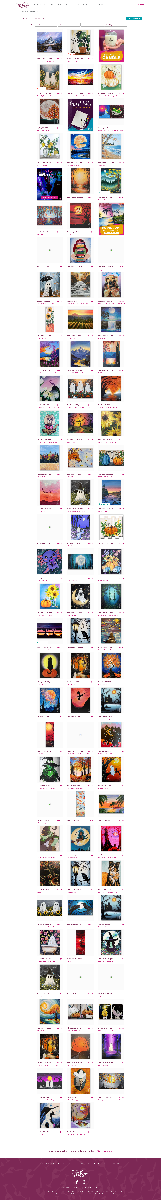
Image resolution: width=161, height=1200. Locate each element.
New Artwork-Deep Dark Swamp (108, 719)
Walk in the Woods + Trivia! (75, 788)
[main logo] (22, 2)
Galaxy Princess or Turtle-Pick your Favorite (111, 130)
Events (52, 5)
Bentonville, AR (39, 7)
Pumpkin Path (102, 684)
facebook (77, 1182)
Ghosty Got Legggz (73, 1100)
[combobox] (46, 25)
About (96, 1164)
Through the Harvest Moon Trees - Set (109, 1100)
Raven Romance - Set (74, 926)
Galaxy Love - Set (72, 996)
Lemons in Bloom (42, 165)
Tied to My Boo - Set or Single (46, 926)
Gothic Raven (71, 649)
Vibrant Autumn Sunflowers (45, 615)
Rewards (140, 5)
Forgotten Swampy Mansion (106, 926)
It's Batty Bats (41, 511)
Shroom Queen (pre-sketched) (46, 857)
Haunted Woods (103, 1065)
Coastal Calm (102, 165)
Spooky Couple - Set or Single (46, 1100)
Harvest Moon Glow (73, 165)
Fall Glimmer (40, 1030)
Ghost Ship (70, 961)
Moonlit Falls (102, 338)
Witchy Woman (72, 857)
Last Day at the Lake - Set (106, 373)
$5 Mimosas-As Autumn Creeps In (108, 407)
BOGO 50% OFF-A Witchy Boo (76, 511)
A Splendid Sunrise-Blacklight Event (47, 269)
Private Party (76, 1164)
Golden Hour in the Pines (105, 511)
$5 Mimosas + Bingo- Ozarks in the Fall (78, 303)
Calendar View (134, 18)
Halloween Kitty (41, 684)
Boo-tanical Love (72, 61)
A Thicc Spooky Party (43, 823)
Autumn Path (71, 442)
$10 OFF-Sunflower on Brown (107, 442)
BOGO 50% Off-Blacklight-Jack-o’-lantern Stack (110, 269)
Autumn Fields (41, 476)
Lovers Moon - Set (72, 580)
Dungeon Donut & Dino (105, 753)
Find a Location (49, 1164)
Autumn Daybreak (72, 199)
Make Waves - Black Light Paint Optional (79, 96)
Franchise (101, 5)
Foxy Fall (70, 476)
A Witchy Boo (41, 996)
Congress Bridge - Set (43, 649)
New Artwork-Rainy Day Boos (45, 303)
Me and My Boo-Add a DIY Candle (47, 96)
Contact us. (105, 1151)
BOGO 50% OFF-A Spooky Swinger (108, 615)
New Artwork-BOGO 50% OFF (107, 857)
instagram (84, 1182)
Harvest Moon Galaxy (43, 719)
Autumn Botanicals (73, 823)
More (88, 5)
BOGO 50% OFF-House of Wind (76, 373)
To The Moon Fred (72, 615)
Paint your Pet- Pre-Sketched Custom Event (111, 303)
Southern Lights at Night (105, 649)
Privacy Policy (71, 1188)
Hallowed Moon (72, 1065)
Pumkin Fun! (71, 234)
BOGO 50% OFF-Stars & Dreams (46, 61)
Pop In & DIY (78, 5)
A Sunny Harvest (41, 338)
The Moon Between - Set (44, 546)
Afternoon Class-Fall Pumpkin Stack (109, 96)
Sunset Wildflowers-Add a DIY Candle (48, 373)
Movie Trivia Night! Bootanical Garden (78, 407)
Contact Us (92, 1188)
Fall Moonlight (41, 234)
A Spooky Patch (103, 996)
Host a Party (64, 5)
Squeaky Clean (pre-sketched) (46, 961)
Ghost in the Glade (73, 546)
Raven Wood (40, 753)
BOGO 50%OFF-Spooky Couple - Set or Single (79, 754)
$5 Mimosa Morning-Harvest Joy (107, 546)
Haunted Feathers (72, 892)
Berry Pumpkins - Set (73, 1030)
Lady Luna (40, 1134)
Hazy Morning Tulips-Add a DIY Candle (48, 407)
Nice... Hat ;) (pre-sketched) (106, 961)
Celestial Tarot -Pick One (105, 1030)
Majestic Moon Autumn (43, 130)
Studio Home (40, 5)
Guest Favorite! (72, 684)
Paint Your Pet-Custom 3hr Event (108, 892)
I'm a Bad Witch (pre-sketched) (46, 788)
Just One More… (72, 269)
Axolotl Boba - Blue (42, 580)
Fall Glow (39, 892)
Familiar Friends (103, 788)
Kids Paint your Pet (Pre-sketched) (47, 442)
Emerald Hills (102, 199)
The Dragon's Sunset (73, 719)
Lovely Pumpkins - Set (105, 476)
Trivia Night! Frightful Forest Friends (47, 1065)
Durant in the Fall (72, 338)
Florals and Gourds (103, 580)
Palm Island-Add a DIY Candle (107, 823)
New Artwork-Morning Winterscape (78, 1134)
